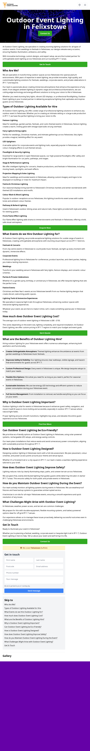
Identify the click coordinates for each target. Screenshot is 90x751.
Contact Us (45, 33)
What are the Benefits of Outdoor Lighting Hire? (24, 619)
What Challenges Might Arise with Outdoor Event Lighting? (28, 641)
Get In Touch (45, 64)
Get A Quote (45, 333)
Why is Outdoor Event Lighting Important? (22, 623)
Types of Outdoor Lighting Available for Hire (22, 608)
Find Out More (45, 424)
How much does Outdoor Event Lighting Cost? (23, 615)
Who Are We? (9, 604)
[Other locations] (79, 5)
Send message (34, 591)
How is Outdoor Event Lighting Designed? (21, 630)
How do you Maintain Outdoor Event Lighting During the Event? (30, 638)
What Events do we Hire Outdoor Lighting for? (23, 612)
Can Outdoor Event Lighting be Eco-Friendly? (22, 627)
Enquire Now (45, 228)
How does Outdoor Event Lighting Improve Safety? (25, 634)
